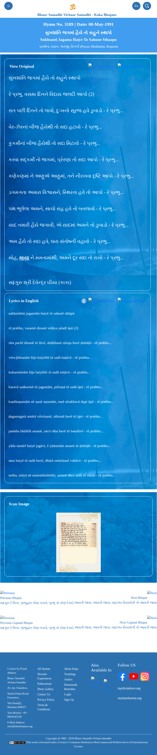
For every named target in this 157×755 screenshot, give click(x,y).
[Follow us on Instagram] (144, 676)
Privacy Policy (45, 699)
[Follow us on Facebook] (122, 676)
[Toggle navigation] (8, 6)
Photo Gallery (45, 689)
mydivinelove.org (129, 688)
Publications (44, 683)
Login (67, 694)
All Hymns (43, 668)
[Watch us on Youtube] (133, 676)
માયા (24, 257)
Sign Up (69, 699)
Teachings (70, 674)
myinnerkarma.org (129, 698)
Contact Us (43, 694)
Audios (68, 679)
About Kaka (71, 668)
